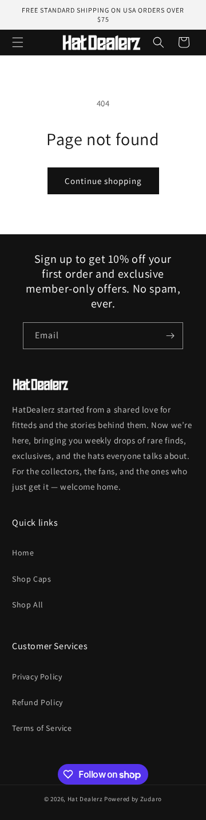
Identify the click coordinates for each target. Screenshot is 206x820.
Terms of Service (42, 728)
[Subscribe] (170, 335)
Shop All (27, 604)
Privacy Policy (37, 676)
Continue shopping (103, 180)
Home (23, 552)
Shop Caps (31, 579)
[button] (17, 42)
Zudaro (151, 799)
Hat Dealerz (85, 799)
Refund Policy (37, 702)
